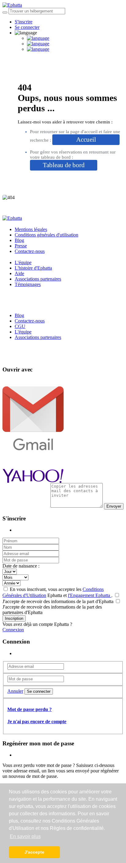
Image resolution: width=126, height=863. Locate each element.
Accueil (86, 139)
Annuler (15, 691)
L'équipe (23, 262)
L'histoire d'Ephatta (33, 268)
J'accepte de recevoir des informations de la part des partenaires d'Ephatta (52, 609)
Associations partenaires (38, 278)
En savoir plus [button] (25, 836)
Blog (19, 240)
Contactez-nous (30, 251)
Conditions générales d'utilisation (46, 234)
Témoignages (28, 284)
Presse (21, 245)
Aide (19, 273)
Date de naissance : (20, 565)
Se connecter (27, 27)
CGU (20, 326)
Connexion (13, 629)
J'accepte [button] (34, 852)
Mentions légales (31, 229)
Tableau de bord (64, 165)
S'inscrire (23, 21)
